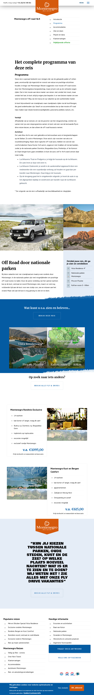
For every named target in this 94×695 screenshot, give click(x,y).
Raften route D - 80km (80, 285)
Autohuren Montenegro (17, 668)
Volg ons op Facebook (69, 658)
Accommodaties (59, 27)
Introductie (57, 19)
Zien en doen (58, 31)
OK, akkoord (76, 688)
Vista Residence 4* (78, 268)
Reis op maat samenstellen (18, 643)
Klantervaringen (59, 38)
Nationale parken (59, 631)
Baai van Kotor (59, 627)
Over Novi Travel (14, 656)
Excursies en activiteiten (62, 623)
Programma (57, 23)
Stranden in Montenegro (62, 635)
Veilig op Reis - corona (16, 653)
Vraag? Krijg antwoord (70, 649)
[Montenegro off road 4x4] (31, 227)
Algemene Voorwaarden (62, 643)
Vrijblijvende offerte (61, 42)
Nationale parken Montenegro (77, 274)
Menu (81, 3)
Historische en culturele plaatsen (66, 639)
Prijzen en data (59, 35)
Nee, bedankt (63, 688)
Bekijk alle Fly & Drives (46, 386)
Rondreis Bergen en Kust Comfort (21, 631)
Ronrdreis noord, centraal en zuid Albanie (23, 635)
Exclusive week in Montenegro (19, 639)
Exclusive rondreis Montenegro (20, 627)
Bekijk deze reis (47, 316)
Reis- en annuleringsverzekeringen (21, 672)
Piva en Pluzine (77, 281)
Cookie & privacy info (32, 693)
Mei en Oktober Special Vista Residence (23, 623)
